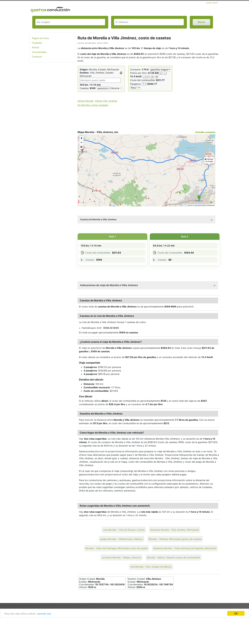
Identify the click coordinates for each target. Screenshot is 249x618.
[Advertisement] (52, 110)
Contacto (37, 56)
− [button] (81, 142)
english (215, 3)
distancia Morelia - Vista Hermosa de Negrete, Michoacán (184, 548)
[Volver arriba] (244, 608)
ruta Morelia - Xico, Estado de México (151, 566)
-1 (152, 77)
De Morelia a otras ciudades (93, 105)
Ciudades (37, 42)
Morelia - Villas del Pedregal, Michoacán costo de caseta (116, 548)
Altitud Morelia (86, 100)
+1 (156, 77)
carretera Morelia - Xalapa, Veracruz (121, 557)
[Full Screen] (81, 147)
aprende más (44, 613)
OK (236, 613)
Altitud (35, 47)
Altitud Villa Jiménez (106, 100)
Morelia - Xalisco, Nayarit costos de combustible (173, 557)
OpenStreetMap (200, 205)
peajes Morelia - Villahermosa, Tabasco (121, 539)
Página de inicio (40, 38)
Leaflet (189, 205)
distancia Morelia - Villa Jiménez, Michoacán (174, 529)
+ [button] (81, 138)
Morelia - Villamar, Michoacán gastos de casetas (175, 539)
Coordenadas (39, 52)
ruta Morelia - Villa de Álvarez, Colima (124, 529)
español (209, 3)
